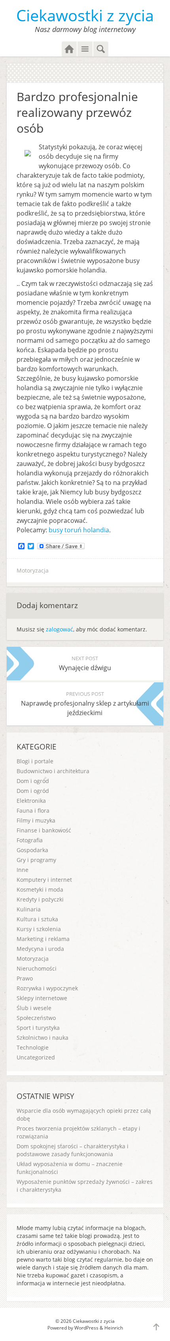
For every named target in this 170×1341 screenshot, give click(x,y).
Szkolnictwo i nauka (42, 1037)
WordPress (86, 1327)
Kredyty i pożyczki (40, 899)
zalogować (59, 629)
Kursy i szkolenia (39, 929)
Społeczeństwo (36, 1018)
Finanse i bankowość (44, 830)
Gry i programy (36, 860)
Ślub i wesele (34, 1008)
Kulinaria (29, 909)
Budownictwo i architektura (53, 771)
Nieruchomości (37, 968)
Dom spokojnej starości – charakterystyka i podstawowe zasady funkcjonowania (72, 1150)
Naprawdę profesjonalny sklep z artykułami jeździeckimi (85, 703)
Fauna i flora (33, 810)
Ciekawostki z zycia (85, 15)
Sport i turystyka (38, 1027)
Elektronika (31, 800)
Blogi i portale (35, 761)
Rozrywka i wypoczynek (47, 988)
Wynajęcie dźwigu (85, 663)
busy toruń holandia (79, 530)
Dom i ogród (33, 781)
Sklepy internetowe (42, 998)
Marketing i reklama (43, 939)
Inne (22, 869)
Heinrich (113, 1327)
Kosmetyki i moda (40, 889)
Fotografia (30, 840)
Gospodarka (32, 850)
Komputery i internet (44, 879)
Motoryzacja (33, 570)
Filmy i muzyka (36, 820)
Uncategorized (36, 1057)
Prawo (25, 978)
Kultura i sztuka (37, 919)
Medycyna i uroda (40, 948)
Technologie (33, 1047)
